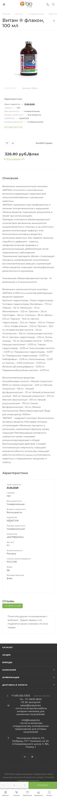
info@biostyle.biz (30, 720)
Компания (9, 670)
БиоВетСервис (44, 143)
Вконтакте (25, 757)
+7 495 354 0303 (20, 696)
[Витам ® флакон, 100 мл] (28, 58)
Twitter (32, 757)
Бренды (7, 662)
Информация (10, 677)
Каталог (7, 647)
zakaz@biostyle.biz (30, 705)
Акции (6, 655)
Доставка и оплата (14, 685)
